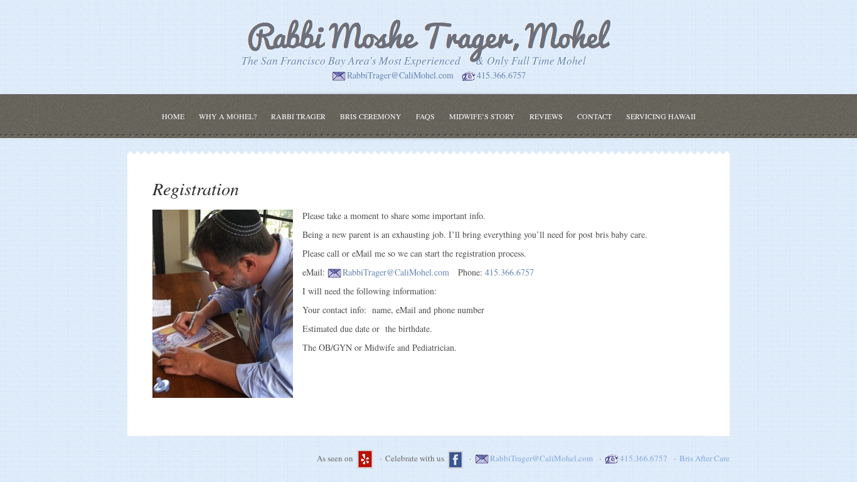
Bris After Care (704, 458)
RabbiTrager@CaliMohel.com (400, 75)
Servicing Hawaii (661, 116)
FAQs (425, 116)
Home (173, 116)
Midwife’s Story (482, 116)
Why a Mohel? (228, 116)
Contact (594, 116)
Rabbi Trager (298, 116)
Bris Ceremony (371, 116)
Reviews (546, 116)
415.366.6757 (501, 75)
